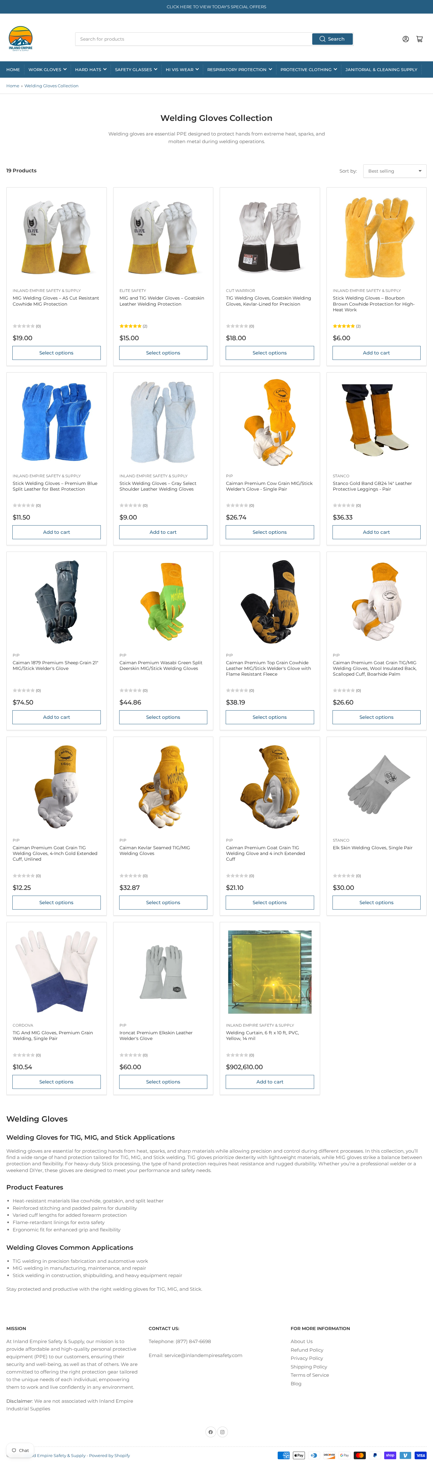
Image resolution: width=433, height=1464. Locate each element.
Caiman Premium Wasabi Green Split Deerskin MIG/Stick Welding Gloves (161, 665)
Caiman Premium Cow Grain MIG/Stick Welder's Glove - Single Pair (269, 486)
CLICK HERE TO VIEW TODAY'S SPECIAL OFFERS (216, 6)
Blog (296, 1384)
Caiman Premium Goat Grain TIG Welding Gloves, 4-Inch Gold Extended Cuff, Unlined (55, 853)
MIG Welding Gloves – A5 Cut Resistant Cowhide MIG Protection (56, 301)
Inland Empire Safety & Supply (47, 290)
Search (336, 39)
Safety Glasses (133, 69)
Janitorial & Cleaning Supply (381, 69)
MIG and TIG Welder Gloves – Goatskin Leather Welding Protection (162, 301)
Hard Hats (88, 69)
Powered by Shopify (109, 1455)
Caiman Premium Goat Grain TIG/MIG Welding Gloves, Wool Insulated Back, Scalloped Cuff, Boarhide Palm (375, 668)
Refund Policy (307, 1350)
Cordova (23, 1025)
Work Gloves (45, 69)
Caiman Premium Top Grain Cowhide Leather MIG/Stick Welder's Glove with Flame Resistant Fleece (268, 668)
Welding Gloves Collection (51, 85)
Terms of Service (310, 1375)
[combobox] (214, 39)
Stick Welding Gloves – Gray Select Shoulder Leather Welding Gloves (158, 486)
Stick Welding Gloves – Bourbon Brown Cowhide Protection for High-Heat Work (374, 303)
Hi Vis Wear (179, 69)
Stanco (341, 476)
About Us (302, 1341)
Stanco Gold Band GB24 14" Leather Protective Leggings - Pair (372, 486)
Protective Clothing (306, 69)
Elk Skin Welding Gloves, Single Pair (373, 848)
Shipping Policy (309, 1367)
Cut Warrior (240, 290)
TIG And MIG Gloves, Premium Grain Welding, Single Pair (53, 1035)
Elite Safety (133, 290)
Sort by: (348, 171)
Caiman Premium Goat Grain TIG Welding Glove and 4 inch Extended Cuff (265, 853)
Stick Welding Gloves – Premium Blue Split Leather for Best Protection (55, 486)
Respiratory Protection (237, 69)
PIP (229, 476)
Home (13, 69)
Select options (56, 353)
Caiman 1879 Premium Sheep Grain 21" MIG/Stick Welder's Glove (55, 665)
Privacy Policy (307, 1358)
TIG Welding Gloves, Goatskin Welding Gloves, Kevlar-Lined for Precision (268, 301)
